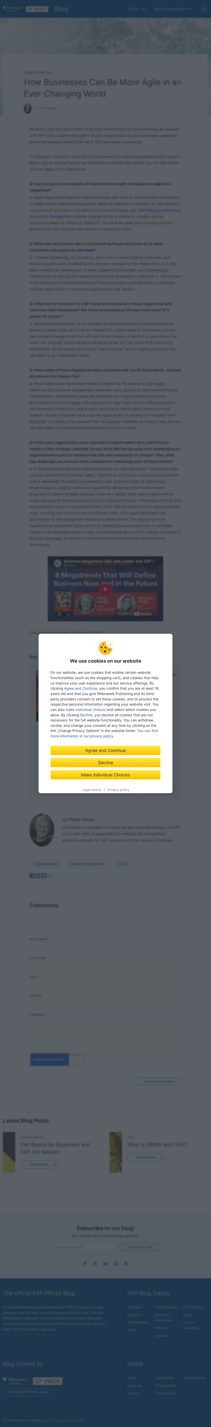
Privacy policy (118, 790)
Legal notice (91, 790)
